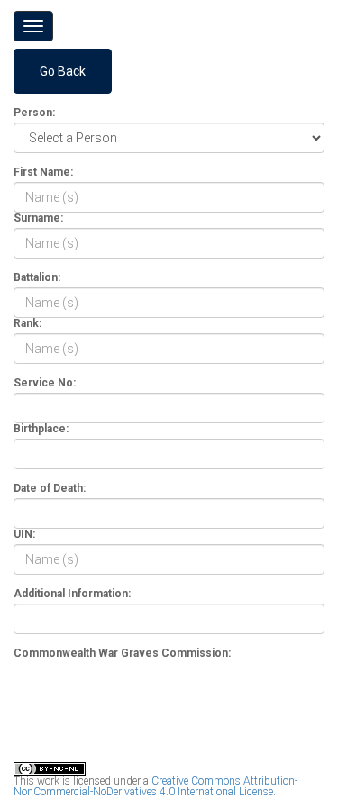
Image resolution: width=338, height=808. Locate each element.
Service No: (45, 382)
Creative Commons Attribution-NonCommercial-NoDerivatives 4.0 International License (155, 786)
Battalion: (37, 277)
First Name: (43, 172)
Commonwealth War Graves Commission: (122, 653)
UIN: (24, 534)
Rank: (27, 323)
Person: (34, 112)
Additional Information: (72, 593)
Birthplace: (41, 428)
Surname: (38, 218)
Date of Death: (50, 488)
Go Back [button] (63, 71)
